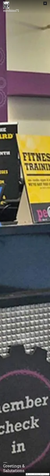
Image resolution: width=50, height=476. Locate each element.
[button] (45, 3)
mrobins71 (11, 10)
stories (5, 462)
